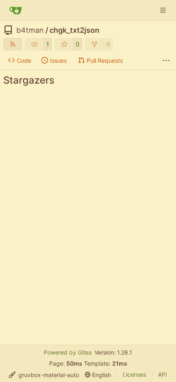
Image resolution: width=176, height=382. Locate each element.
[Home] (15, 10)
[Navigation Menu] (164, 10)
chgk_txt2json (74, 30)
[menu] (44, 374)
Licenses (134, 374)
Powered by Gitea (68, 352)
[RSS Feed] (12, 44)
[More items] (166, 60)
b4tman (30, 30)
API (162, 374)
